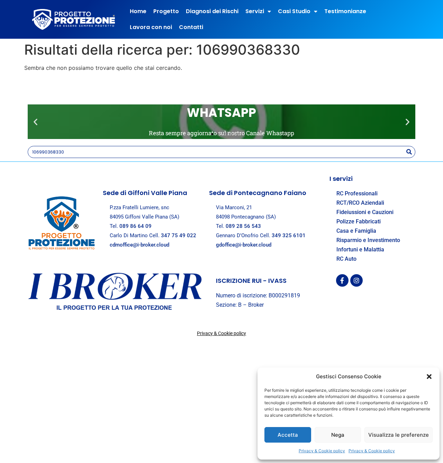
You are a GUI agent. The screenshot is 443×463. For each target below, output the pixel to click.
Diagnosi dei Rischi (212, 11)
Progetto (166, 11)
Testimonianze (345, 11)
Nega (337, 435)
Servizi (254, 11)
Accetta (288, 435)
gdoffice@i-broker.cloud (243, 245)
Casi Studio (294, 11)
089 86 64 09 (135, 226)
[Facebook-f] (342, 280)
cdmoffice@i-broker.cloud (139, 245)
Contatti (191, 27)
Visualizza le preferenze (398, 435)
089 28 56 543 (243, 226)
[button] (429, 376)
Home (138, 11)
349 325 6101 (289, 235)
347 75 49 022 (178, 235)
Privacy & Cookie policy (322, 450)
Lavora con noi (151, 27)
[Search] (409, 152)
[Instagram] (356, 280)
